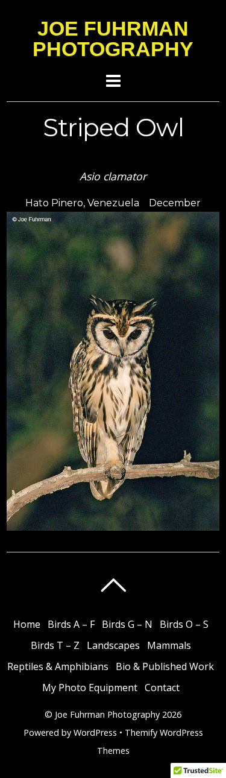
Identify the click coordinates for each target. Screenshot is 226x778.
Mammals (169, 645)
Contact (162, 687)
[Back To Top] (113, 585)
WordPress (95, 732)
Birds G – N (127, 624)
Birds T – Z (55, 645)
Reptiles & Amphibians (57, 666)
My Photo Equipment (89, 687)
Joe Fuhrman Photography (107, 714)
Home (26, 624)
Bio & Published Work (165, 666)
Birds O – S (184, 624)
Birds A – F (71, 624)
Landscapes (113, 645)
